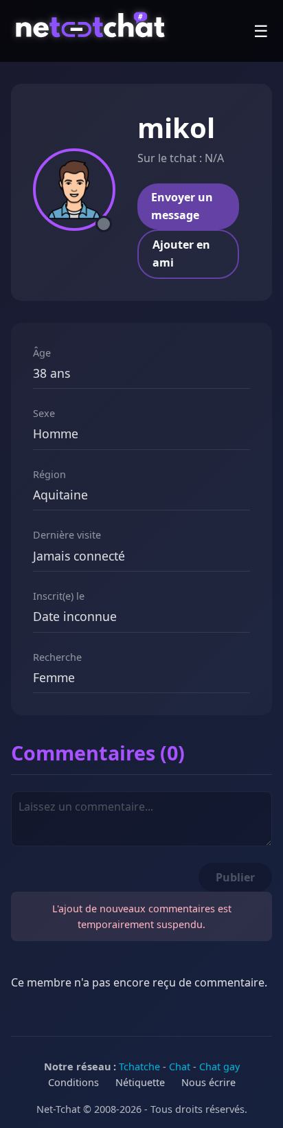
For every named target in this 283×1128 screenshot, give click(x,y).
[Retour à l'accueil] (92, 31)
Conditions (73, 1082)
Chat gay (219, 1066)
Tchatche (139, 1066)
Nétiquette (140, 1082)
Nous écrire (208, 1082)
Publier (235, 877)
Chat (179, 1066)
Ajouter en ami (181, 253)
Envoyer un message (182, 206)
